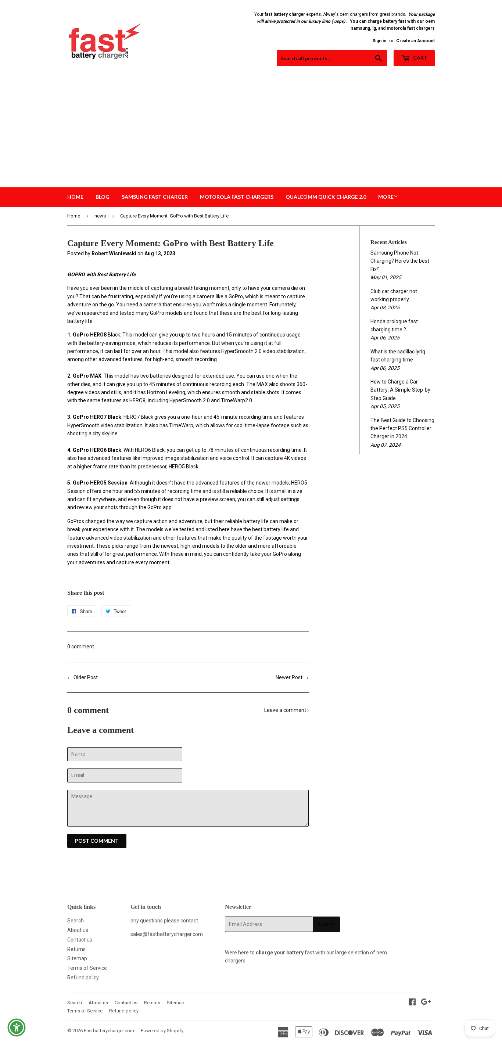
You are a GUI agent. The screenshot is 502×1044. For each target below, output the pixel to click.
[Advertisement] (251, 132)
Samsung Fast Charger (155, 197)
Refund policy (83, 977)
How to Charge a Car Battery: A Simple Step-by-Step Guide (401, 390)
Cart (419, 57)
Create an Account (415, 40)
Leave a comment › (286, 710)
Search (75, 921)
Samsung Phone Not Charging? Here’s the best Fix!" (399, 261)
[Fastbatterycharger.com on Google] (426, 1003)
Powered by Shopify (162, 1030)
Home (75, 197)
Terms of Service (87, 968)
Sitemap (77, 958)
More (386, 197)
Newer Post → (292, 677)
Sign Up (326, 924)
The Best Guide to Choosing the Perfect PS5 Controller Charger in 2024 (402, 428)
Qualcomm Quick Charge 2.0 (326, 197)
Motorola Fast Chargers (236, 197)
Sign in (379, 40)
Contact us (79, 940)
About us (77, 930)
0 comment (80, 646)
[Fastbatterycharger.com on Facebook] (412, 1003)
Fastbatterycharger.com (109, 1030)
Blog (103, 197)
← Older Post (82, 677)
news (100, 216)
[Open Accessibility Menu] (16, 1027)
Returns (76, 949)
